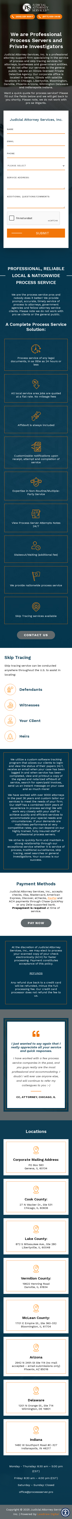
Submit (42, 233)
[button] (65, 1512)
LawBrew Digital (48, 1514)
